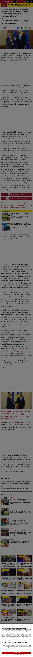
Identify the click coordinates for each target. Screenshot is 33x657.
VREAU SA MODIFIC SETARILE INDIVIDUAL (16, 654)
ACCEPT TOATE (16, 652)
